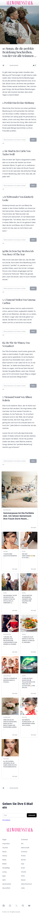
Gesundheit (6, 888)
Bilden (4, 864)
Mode (4, 860)
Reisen (23, 880)
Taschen (5, 848)
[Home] (3, 65)
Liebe (23, 888)
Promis (23, 856)
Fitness (4, 856)
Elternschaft (25, 848)
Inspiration (6, 844)
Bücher (23, 860)
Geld (4, 880)
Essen (23, 868)
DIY (22, 844)
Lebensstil (31, 815)
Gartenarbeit (14, 65)
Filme (23, 876)
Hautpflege (6, 868)
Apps (4, 876)
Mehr (33, 140)
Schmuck (24, 852)
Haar (22, 864)
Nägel (4, 839)
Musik (4, 852)
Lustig (4, 872)
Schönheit (24, 839)
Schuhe (23, 872)
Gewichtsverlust (26, 884)
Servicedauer (6, 820)
